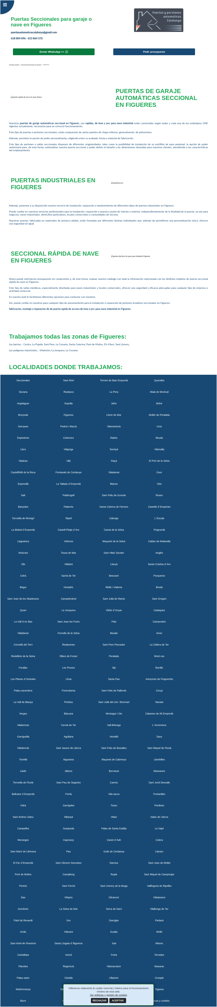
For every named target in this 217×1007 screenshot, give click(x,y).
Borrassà (114, 771)
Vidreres (68, 541)
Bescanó (114, 575)
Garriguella (23, 736)
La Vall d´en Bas (23, 621)
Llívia (68, 679)
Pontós (23, 886)
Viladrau (23, 460)
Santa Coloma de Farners (113, 506)
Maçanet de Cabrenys (114, 759)
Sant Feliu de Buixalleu (114, 748)
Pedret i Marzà (68, 426)
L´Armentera (159, 725)
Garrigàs (114, 920)
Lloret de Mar (113, 415)
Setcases (23, 426)
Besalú (114, 633)
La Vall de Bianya (23, 702)
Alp (114, 667)
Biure (23, 1000)
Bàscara (68, 713)
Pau (68, 851)
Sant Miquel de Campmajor (159, 874)
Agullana (68, 736)
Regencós (68, 966)
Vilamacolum (114, 966)
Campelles (23, 828)
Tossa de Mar (68, 552)
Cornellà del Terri (23, 644)
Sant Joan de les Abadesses (23, 598)
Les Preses (68, 667)
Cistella (69, 977)
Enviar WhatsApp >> (52, 51)
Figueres (68, 415)
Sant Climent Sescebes (69, 862)
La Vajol (159, 828)
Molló (159, 931)
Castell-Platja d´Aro (68, 529)
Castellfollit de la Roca (23, 472)
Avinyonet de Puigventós (159, 679)
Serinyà (114, 449)
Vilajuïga (68, 449)
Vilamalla (159, 449)
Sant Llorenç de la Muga (113, 886)
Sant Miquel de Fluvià (159, 748)
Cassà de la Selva (114, 529)
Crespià (159, 977)
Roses (159, 495)
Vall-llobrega (114, 725)
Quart (23, 610)
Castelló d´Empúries (159, 506)
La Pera (114, 392)
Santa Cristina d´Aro (159, 564)
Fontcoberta (68, 690)
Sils (23, 564)
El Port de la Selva (159, 460)
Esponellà (23, 483)
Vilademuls (23, 748)
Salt (23, 495)
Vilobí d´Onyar (114, 610)
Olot (159, 483)
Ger (68, 920)
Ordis (23, 931)
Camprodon (159, 621)
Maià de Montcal (159, 392)
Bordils (159, 667)
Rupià (114, 874)
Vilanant (68, 931)
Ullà (68, 460)
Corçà (159, 690)
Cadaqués (159, 610)
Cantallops (23, 954)
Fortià (68, 794)
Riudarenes (68, 644)
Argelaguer (23, 403)
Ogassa (159, 989)
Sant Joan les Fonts (68, 621)
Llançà (114, 564)
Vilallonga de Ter (159, 909)
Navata (159, 702)
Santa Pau (114, 679)
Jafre (114, 403)
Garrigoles (68, 805)
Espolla (69, 403)
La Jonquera (68, 610)
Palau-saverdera (23, 690)
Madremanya (23, 989)
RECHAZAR (99, 1000)
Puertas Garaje (14, 65)
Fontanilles (159, 794)
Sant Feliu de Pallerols (113, 690)
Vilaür (114, 817)
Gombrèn (23, 909)
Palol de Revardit (23, 920)
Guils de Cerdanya (113, 851)
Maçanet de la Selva (113, 541)
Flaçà (114, 460)
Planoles (23, 966)
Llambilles (159, 759)
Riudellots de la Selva (23, 656)
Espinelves (23, 437)
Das (23, 897)
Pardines (159, 805)
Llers (23, 449)
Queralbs (159, 380)
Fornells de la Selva (68, 633)
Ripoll (69, 518)
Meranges (23, 840)
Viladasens (159, 897)
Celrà (23, 575)
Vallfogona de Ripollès (159, 886)
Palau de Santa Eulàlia (113, 828)
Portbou (68, 702)
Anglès (159, 552)
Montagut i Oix (114, 713)
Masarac (159, 966)
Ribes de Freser (68, 656)
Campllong (68, 874)
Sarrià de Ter (68, 575)
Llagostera (23, 541)
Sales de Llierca (159, 817)
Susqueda (68, 828)
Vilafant (68, 564)
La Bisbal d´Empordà (23, 529)
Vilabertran (23, 725)
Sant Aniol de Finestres (23, 943)
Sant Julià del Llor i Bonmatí (113, 702)
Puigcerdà (159, 529)
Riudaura (69, 392)
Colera (159, 840)
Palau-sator (23, 977)
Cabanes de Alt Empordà (159, 713)
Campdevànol (68, 598)
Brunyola (23, 415)
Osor (159, 472)
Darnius (114, 862)
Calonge (113, 518)
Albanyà (68, 817)
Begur (23, 587)
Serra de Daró (114, 909)
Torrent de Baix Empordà (114, 380)
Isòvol (68, 954)
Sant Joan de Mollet (159, 862)
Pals (114, 621)
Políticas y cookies (159, 1000)
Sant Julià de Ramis (114, 598)
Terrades (159, 954)
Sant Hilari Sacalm (114, 552)
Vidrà (23, 805)
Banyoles (23, 506)
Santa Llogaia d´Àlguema (69, 943)
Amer (159, 633)
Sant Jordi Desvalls (159, 782)
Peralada (114, 656)
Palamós (68, 506)
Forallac (23, 667)
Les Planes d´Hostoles (23, 679)
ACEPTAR (117, 1000)
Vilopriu (68, 897)
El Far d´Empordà (23, 862)
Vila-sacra (113, 794)
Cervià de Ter (68, 725)
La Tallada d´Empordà (68, 483)
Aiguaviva (68, 759)
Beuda (159, 437)
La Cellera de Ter (159, 644)
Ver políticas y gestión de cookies (108, 995)
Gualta (114, 931)
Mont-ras (159, 656)
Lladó (23, 771)
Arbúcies (23, 552)
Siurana (23, 392)
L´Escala (159, 518)
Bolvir (159, 403)
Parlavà (159, 920)
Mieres (159, 943)
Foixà (114, 954)
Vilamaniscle (114, 426)
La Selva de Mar (68, 909)
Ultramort (114, 897)
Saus (159, 736)
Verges (23, 713)
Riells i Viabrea (114, 587)
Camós (114, 782)
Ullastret (113, 977)
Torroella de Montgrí (23, 518)
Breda (159, 587)
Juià (114, 943)
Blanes (114, 483)
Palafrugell (68, 495)
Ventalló (114, 736)
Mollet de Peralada (159, 415)
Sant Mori (68, 380)
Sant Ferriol (68, 886)
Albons (68, 771)
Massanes (159, 771)
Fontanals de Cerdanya (69, 472)
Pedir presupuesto (154, 51)
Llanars (159, 851)
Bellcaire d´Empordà (23, 794)
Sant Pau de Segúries (68, 782)
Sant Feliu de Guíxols (114, 495)
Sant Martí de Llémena (23, 851)
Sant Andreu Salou (23, 817)
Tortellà (23, 759)
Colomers (68, 437)
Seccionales (23, 380)
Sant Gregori (159, 598)
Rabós (113, 437)
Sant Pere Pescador (114, 644)
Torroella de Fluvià (23, 782)
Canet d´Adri (114, 840)
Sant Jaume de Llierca (68, 748)
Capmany (68, 840)
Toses (114, 805)
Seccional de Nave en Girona (31, 65)
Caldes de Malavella (159, 541)
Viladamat (113, 472)
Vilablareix (23, 633)
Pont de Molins (23, 874)
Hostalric (68, 587)
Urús (159, 426)
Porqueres (159, 575)
